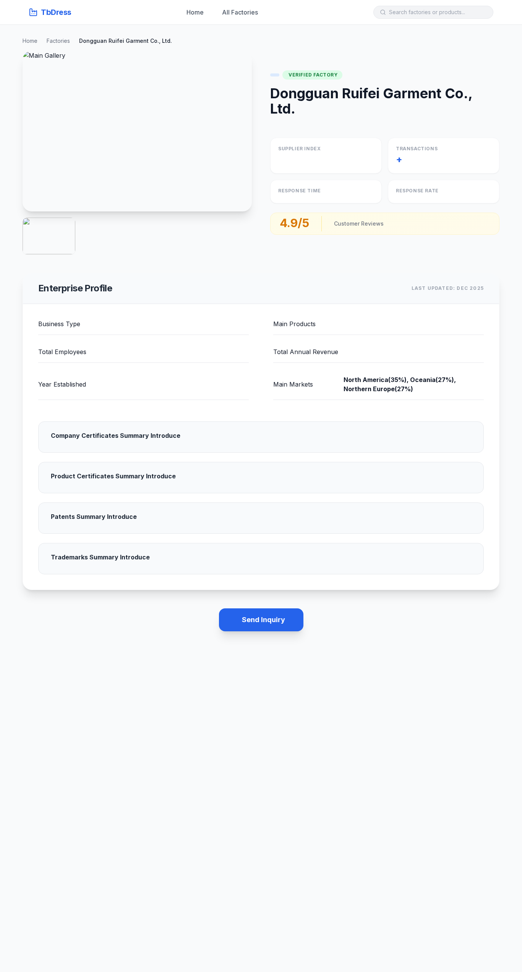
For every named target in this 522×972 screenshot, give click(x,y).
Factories (58, 40)
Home (195, 12)
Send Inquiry (263, 620)
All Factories (240, 12)
